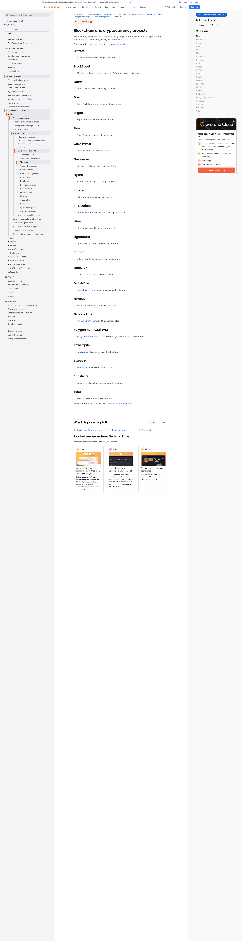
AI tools (9, 277)
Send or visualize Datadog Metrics (27, 226)
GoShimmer (82, 150)
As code (11, 67)
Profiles (13, 245)
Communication (26, 170)
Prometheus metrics (154, 14)
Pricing (98, 7)
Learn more (124, 2)
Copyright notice (15, 335)
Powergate (82, 352)
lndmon (80, 259)
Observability (25, 200)
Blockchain (24, 162)
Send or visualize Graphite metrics (27, 215)
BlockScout (82, 73)
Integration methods (26, 137)
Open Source (110, 7)
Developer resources (16, 63)
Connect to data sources (18, 107)
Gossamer (81, 166)
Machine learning (15, 281)
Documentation (79, 14)
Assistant (12, 316)
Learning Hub (13, 71)
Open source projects (102, 17)
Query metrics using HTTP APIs (28, 125)
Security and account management (22, 305)
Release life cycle (15, 331)
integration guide (119, 44)
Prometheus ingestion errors (27, 122)
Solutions (85, 7)
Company (143, 7)
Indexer (80, 197)
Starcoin (81, 367)
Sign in (183, 7)
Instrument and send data (126, 14)
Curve (80, 88)
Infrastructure (26, 192)
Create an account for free (119, 403)
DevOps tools (26, 189)
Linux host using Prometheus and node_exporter (31, 142)
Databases (24, 181)
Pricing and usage (15, 309)
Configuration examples (82, 17)
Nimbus (80, 305)
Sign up (194, 7)
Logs (12, 238)
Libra (79, 228)
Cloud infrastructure (28, 166)
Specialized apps (27, 207)
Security (23, 204)
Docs (133, 7)
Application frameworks (30, 158)
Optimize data (14, 272)
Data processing (27, 177)
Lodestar (81, 274)
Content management (29, 173)
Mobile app (12, 320)
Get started (12, 52)
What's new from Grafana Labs (21, 43)
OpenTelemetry (16, 249)
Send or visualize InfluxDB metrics (27, 219)
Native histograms (22, 129)
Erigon (80, 119)
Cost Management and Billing (20, 313)
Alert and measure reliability (19, 95)
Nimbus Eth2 (83, 321)
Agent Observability (16, 91)
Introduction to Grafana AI (19, 285)
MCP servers (13, 288)
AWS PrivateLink (17, 260)
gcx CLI (11, 296)
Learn (123, 7)
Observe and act (108, 14)
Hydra (80, 181)
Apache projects (27, 155)
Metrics (141, 14)
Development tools (28, 185)
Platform (10, 301)
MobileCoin (82, 290)
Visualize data (13, 60)
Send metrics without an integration (28, 234)
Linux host (22, 147)
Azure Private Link (17, 264)
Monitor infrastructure (17, 88)
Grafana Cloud (70, 7)
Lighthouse (82, 243)
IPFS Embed (83, 212)
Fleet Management (18, 257)
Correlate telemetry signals (19, 56)
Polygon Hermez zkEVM (88, 336)
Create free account (216, 170)
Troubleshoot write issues (23, 230)
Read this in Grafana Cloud (210, 15)
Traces (13, 242)
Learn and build (14, 48)
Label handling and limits (23, 223)
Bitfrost (80, 57)
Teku (79, 398)
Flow (79, 135)
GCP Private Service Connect (22, 268)
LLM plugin (12, 292)
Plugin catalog (10, 24)
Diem (79, 104)
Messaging (24, 196)
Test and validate (15, 103)
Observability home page (18, 80)
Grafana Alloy (16, 253)
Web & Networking (28, 211)
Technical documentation (14, 21)
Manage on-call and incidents (20, 99)
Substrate (82, 383)
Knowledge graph (15, 324)
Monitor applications (16, 84)
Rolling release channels (17, 339)
